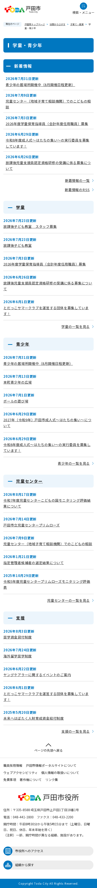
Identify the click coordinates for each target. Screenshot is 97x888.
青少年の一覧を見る (74, 463)
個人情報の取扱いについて (60, 772)
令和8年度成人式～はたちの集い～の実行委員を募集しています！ (47, 143)
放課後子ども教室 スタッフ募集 (30, 226)
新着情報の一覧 (77, 180)
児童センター (29, 481)
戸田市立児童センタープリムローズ (31, 525)
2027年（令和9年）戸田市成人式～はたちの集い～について (47, 422)
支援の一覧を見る (75, 731)
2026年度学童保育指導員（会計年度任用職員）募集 (47, 123)
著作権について (31, 779)
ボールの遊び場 (15, 401)
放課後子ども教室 (17, 245)
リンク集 (51, 779)
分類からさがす (57, 24)
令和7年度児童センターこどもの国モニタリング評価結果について (47, 503)
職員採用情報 (12, 765)
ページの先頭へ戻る (48, 750)
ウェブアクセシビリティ (20, 772)
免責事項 (9, 779)
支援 (20, 618)
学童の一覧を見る (75, 326)
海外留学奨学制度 (17, 656)
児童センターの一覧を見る (68, 600)
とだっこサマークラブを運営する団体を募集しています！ (46, 310)
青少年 (22, 344)
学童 (20, 207)
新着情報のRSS (77, 189)
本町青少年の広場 (17, 382)
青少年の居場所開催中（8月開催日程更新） (40, 84)
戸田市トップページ (35, 24)
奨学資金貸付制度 (17, 637)
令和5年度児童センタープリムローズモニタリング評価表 (46, 584)
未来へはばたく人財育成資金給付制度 (33, 718)
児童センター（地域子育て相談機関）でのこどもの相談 (48, 104)
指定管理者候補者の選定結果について (33, 562)
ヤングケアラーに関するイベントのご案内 (37, 674)
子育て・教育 (77, 24)
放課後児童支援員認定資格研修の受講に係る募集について (48, 165)
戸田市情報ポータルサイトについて (51, 765)
